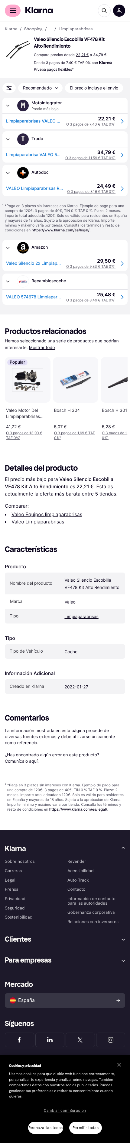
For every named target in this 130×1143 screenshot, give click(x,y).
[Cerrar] (119, 1064)
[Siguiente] (117, 397)
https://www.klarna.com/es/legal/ (61, 230)
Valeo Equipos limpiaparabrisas (46, 514)
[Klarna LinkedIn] (50, 1040)
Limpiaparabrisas (81, 616)
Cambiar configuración (65, 1110)
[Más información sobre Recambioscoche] (8, 281)
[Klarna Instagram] (110, 1040)
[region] (65, 1099)
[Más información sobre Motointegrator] (8, 105)
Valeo (69, 602)
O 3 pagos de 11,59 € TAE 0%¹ (90, 158)
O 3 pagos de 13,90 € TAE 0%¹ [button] (24, 435)
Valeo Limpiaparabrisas (37, 522)
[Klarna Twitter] (80, 1040)
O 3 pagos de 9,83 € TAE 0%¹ (90, 266)
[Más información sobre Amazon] (8, 248)
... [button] (50, 29)
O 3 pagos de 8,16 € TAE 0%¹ (91, 191)
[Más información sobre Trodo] (8, 139)
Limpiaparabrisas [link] (76, 29)
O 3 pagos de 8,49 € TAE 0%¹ (90, 300)
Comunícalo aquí (21, 761)
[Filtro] (9, 88)
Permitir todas (86, 1128)
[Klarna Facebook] (19, 1040)
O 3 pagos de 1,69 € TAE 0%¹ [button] (74, 435)
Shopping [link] (33, 29)
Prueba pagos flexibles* (54, 69)
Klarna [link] (11, 29)
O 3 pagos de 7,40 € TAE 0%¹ (90, 124)
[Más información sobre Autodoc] (8, 173)
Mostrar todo (42, 347)
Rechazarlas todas (45, 1128)
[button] (18, 49)
